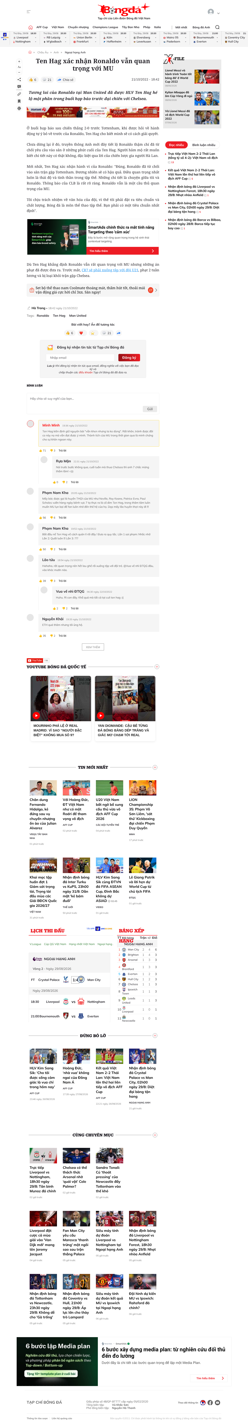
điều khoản (86, 372)
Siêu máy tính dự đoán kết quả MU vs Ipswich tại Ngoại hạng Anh (109, 1303)
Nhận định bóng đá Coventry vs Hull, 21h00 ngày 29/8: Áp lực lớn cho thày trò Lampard (76, 1305)
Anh (56, 52)
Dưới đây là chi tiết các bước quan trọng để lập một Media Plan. (151, 1363)
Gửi (150, 409)
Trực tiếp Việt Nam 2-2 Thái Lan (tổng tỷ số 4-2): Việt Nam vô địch (193, 158)
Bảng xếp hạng (131, 931)
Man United (77, 315)
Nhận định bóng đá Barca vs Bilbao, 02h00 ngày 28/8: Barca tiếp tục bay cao (194, 224)
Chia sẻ (68, 80)
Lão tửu (48, 560)
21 (49, 80)
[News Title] (19, 101)
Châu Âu (42, 52)
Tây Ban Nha (131, 27)
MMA (132, 834)
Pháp (146, 27)
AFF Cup (42, 27)
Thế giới (68, 907)
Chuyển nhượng (78, 27)
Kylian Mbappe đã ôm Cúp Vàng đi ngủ (178, 94)
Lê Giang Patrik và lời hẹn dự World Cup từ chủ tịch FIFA (142, 884)
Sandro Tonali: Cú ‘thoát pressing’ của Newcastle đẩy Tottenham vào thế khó (108, 1179)
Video (99, 907)
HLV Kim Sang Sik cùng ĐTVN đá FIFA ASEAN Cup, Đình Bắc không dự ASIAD (109, 889)
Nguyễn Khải (53, 619)
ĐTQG (132, 897)
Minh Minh (51, 425)
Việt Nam (58, 27)
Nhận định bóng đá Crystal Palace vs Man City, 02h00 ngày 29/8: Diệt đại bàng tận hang (142, 1082)
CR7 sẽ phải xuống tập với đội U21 (110, 270)
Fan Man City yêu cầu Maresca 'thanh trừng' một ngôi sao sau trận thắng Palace (76, 1242)
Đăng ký (129, 357)
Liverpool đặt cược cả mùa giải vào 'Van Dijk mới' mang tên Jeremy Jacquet (42, 1242)
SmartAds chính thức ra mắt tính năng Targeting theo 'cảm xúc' (121, 229)
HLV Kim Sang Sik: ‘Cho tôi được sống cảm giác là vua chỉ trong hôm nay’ (42, 1077)
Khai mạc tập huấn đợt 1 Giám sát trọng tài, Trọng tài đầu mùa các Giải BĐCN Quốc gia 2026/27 (43, 891)
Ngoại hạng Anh (75, 52)
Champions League (105, 27)
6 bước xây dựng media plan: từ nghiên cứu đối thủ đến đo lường (163, 1352)
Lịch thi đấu (48, 930)
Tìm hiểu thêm (99, 250)
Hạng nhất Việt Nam (82, 944)
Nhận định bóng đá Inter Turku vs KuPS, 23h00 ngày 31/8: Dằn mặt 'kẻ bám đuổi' (76, 889)
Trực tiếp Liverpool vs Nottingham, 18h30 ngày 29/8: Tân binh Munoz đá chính (43, 1179)
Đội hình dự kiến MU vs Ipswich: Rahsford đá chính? (142, 1300)
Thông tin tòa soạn (37, 1418)
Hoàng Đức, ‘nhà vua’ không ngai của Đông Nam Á (76, 1075)
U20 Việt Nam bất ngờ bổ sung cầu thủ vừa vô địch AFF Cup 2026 (109, 809)
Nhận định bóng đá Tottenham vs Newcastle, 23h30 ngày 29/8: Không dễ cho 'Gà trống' (43, 1305)
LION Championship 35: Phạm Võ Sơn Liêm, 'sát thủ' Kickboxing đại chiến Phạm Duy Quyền (142, 813)
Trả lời (62, 450)
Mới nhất (181, 27)
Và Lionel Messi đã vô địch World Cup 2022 (177, 114)
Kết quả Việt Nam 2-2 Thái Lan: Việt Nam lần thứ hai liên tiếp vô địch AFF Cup (109, 1080)
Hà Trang (38, 308)
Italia (157, 27)
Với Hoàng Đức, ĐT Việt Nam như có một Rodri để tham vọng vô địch (76, 809)
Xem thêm (93, 647)
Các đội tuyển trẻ (107, 824)
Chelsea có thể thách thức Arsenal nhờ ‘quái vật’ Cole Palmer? (75, 1177)
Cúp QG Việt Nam (55, 944)
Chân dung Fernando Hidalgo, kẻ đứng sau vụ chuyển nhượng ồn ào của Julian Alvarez (43, 813)
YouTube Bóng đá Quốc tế (56, 666)
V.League (35, 944)
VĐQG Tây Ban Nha (38, 836)
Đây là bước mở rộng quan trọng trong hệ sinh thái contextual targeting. (118, 239)
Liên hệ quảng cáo (62, 1418)
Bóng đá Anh (201, 27)
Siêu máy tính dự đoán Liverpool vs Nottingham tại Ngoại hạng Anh (109, 1240)
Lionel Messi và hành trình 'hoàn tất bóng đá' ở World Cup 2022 (178, 76)
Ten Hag (59, 315)
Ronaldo (43, 315)
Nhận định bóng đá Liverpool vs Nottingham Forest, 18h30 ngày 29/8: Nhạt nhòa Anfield (142, 1242)
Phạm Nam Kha (55, 493)
